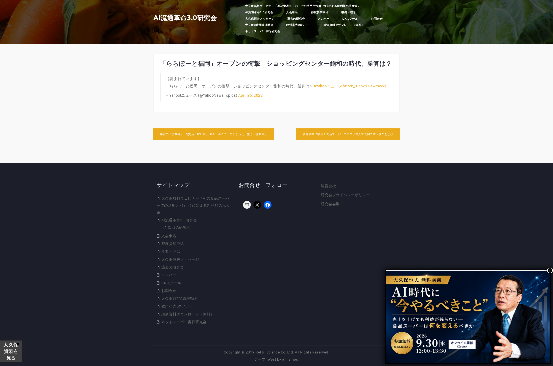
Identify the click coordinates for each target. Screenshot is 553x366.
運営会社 (328, 186)
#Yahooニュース (328, 86)
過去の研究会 (296, 18)
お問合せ (377, 18)
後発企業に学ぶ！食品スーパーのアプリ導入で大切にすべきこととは (348, 134)
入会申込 (292, 12)
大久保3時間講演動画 (259, 25)
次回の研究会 (179, 227)
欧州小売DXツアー (298, 25)
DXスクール (350, 18)
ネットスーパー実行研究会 (262, 31)
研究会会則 (330, 204)
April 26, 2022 (250, 95)
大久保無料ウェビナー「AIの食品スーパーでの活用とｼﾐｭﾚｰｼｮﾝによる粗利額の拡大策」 (302, 6)
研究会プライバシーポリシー (345, 195)
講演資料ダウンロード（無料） (344, 25)
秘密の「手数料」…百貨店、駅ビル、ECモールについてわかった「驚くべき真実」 (213, 134)
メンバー (323, 18)
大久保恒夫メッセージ (259, 18)
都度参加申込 (319, 12)
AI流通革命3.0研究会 (185, 18)
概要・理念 (348, 12)
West (271, 359)
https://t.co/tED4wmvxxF (365, 86)
